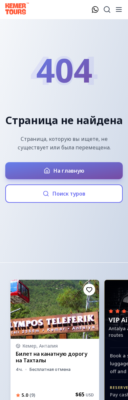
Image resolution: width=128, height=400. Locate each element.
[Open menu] (119, 9)
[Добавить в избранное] (89, 289)
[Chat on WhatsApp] (95, 9)
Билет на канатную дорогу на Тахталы (51, 357)
